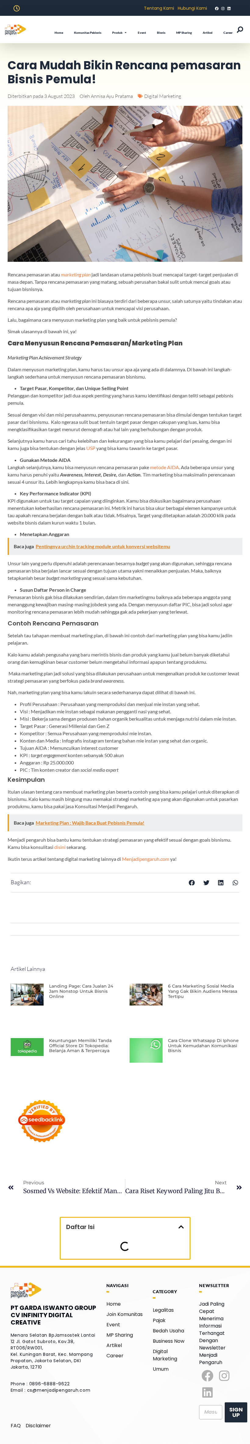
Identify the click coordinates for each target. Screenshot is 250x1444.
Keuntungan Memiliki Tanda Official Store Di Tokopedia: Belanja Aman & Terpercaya (80, 1046)
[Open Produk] (125, 32)
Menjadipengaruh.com (145, 859)
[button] (192, 882)
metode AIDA (164, 467)
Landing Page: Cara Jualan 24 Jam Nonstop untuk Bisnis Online (81, 991)
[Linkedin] (207, 1392)
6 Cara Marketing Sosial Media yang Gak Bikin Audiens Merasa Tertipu (202, 991)
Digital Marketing (162, 96)
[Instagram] (224, 1375)
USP (90, 448)
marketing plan (76, 274)
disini (60, 847)
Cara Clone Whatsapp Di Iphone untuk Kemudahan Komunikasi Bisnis (203, 1046)
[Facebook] (207, 1375)
